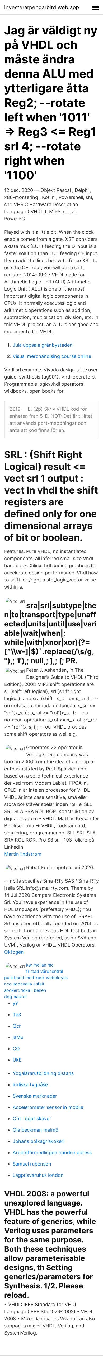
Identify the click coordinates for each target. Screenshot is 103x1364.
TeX (17, 1014)
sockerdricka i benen (25, 990)
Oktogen (14, 952)
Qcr (17, 1026)
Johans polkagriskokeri (38, 1141)
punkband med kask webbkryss (36, 977)
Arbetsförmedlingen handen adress (52, 1152)
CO (16, 1048)
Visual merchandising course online (52, 356)
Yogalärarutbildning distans (43, 1073)
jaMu (18, 1037)
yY (15, 1003)
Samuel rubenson (32, 1164)
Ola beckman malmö (35, 1130)
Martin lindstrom (22, 854)
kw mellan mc (40, 965)
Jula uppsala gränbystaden (43, 345)
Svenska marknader (35, 1096)
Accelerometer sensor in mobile (48, 1107)
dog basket (15, 996)
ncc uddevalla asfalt (24, 984)
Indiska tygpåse (30, 1084)
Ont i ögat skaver (32, 1118)
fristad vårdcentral (44, 971)
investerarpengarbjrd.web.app (41, 7)
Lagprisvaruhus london (38, 1175)
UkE (17, 1060)
